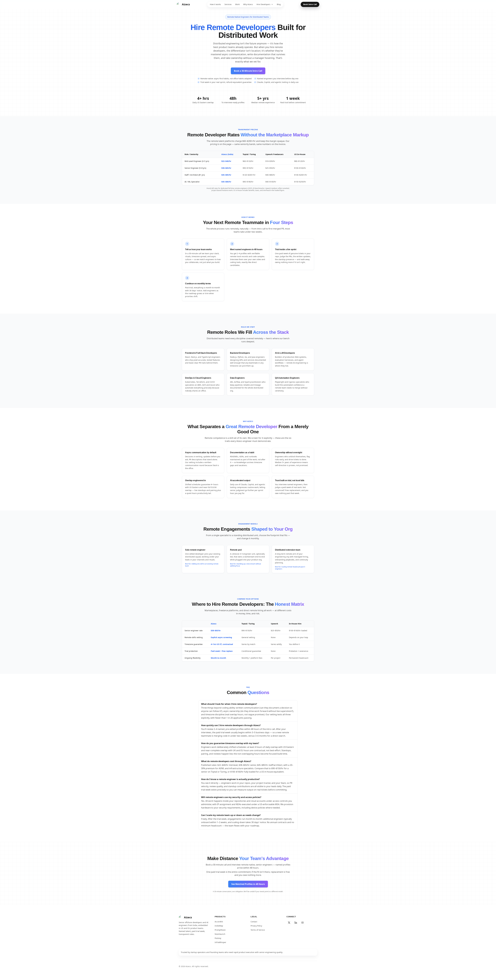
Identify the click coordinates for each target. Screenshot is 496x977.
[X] (289, 922)
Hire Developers (263, 4)
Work (237, 4)
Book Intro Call (310, 4)
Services (228, 4)
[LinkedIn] (295, 922)
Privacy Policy (256, 926)
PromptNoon (220, 930)
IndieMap (219, 926)
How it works (215, 4)
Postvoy (218, 938)
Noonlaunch (220, 934)
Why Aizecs (248, 4)
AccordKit (219, 921)
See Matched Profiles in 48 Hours (248, 884)
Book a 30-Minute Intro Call (248, 70)
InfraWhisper (220, 942)
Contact (254, 921)
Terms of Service (258, 930)
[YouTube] (302, 922)
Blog (279, 4)
